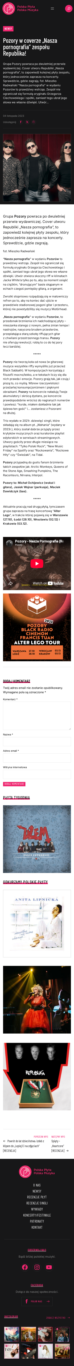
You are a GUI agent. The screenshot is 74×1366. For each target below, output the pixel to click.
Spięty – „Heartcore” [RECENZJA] (57, 1145)
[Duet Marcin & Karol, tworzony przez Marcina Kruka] (62, 1334)
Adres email (11, 750)
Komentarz (10, 699)
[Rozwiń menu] (52, 8)
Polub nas (36, 1301)
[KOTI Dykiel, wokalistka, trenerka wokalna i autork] (45, 1351)
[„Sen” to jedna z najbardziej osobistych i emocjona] (11, 1334)
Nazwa (8, 734)
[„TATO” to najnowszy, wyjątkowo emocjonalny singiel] (11, 1351)
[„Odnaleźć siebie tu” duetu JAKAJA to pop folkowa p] (28, 1334)
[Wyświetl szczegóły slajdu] (37, 1000)
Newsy (8, 28)
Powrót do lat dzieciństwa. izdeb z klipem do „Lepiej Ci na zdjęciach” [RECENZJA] (23, 1145)
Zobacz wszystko (55, 1317)
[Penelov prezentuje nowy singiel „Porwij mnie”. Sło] (62, 1351)
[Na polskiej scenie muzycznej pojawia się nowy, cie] (45, 1334)
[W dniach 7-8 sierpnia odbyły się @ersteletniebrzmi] (28, 1351)
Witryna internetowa (15, 767)
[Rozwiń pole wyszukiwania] (68, 8)
